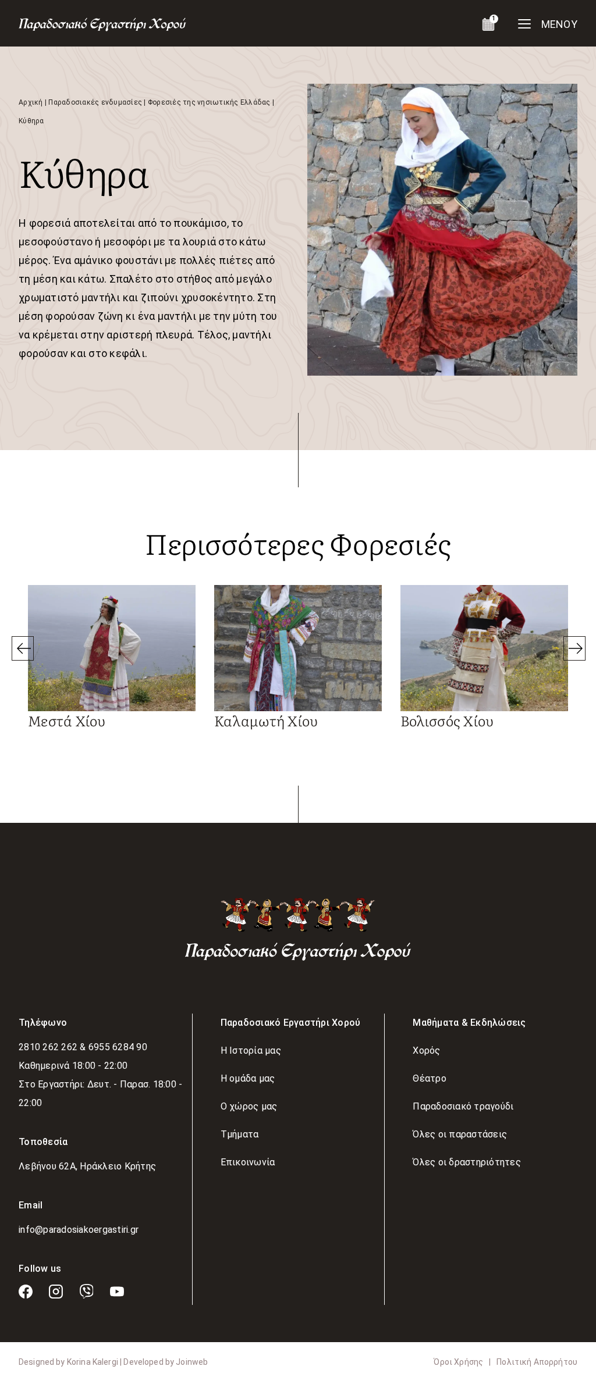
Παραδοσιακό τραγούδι (463, 1106)
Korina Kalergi (93, 1362)
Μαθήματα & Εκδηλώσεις (469, 1022)
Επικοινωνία (248, 1162)
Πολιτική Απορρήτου (536, 1362)
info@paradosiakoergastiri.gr (79, 1229)
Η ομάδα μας (248, 1078)
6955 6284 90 (117, 1047)
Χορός (426, 1050)
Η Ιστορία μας (251, 1050)
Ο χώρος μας (249, 1106)
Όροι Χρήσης (458, 1362)
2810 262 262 (49, 1047)
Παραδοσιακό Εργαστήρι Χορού (291, 1022)
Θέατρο (429, 1078)
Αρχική (31, 102)
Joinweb (192, 1362)
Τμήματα (240, 1134)
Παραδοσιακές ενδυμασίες (95, 102)
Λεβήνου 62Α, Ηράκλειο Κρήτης (87, 1166)
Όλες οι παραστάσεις (460, 1134)
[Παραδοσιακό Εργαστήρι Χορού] (298, 928)
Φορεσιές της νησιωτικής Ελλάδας (209, 102)
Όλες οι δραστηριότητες (467, 1162)
